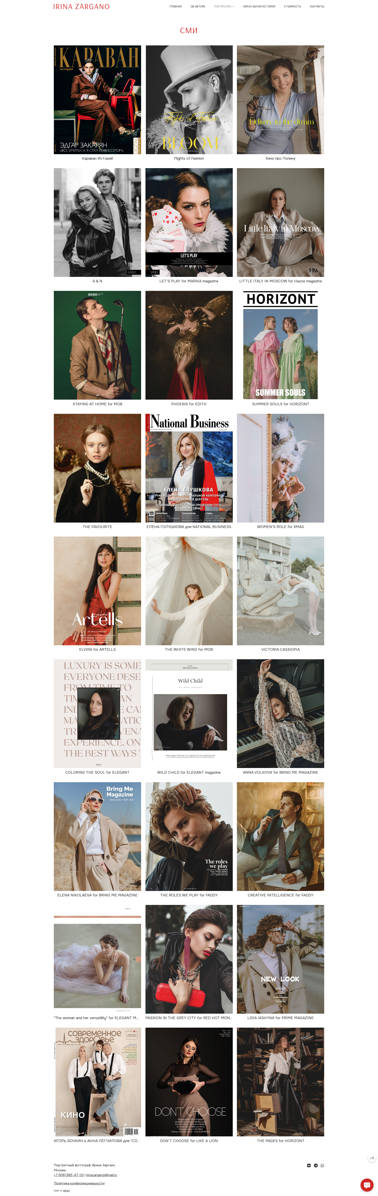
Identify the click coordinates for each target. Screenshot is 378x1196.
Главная (176, 6)
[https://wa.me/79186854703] (322, 1165)
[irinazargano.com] (81, 6)
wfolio (66, 1190)
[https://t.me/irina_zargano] (316, 1165)
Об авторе (198, 6)
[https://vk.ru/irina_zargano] (309, 1165)
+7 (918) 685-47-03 (69, 1175)
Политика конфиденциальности (79, 1183)
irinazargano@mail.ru (101, 1175)
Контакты (317, 6)
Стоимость (292, 6)
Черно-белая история (259, 6)
